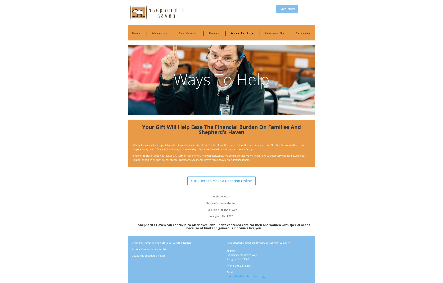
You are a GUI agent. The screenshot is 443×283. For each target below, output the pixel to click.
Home (136, 33)
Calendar (303, 33)
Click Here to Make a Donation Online (221, 180)
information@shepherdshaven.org (246, 276)
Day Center (188, 33)
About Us (160, 33)
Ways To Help (242, 33)
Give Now (287, 9)
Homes (214, 33)
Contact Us (274, 33)
